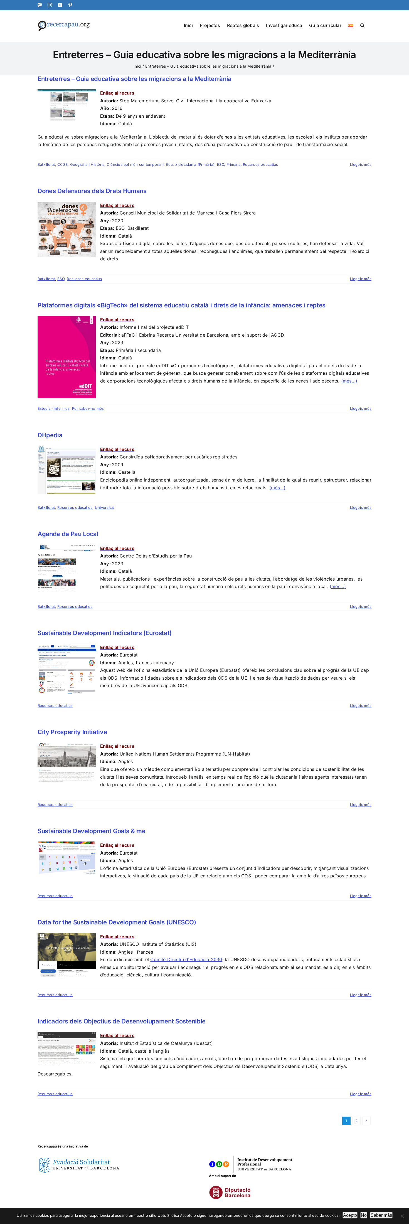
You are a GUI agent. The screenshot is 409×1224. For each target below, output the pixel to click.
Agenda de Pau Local (68, 533)
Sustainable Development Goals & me (92, 831)
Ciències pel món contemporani (135, 164)
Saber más (381, 1215)
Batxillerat (46, 164)
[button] (362, 25)
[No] (402, 1216)
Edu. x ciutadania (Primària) (190, 164)
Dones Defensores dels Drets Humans (92, 190)
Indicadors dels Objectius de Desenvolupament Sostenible (122, 1021)
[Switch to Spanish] (350, 25)
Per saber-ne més (88, 408)
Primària (233, 164)
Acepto (350, 1215)
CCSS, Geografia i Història (80, 164)
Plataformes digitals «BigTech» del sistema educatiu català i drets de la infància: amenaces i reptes (182, 305)
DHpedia (50, 435)
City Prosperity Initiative (72, 732)
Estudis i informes (54, 408)
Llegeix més (360, 164)
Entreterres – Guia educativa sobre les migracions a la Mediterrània (134, 78)
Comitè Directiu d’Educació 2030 (186, 959)
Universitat (104, 507)
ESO (220, 164)
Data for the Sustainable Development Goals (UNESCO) (117, 922)
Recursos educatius (260, 164)
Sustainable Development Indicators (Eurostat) (105, 632)
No (364, 1215)
